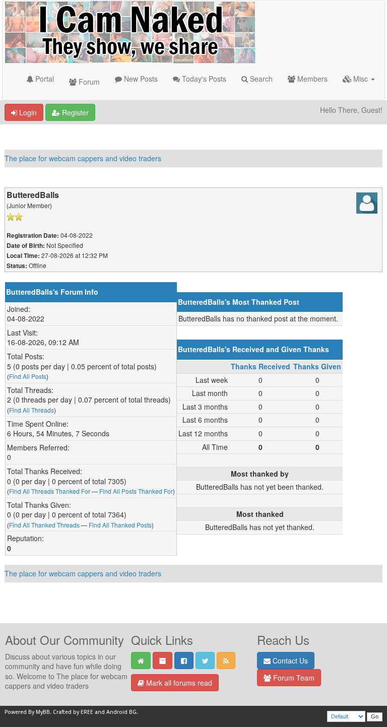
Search (260, 79)
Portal (43, 79)
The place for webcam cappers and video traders (83, 158)
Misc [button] (360, 79)
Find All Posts (27, 376)
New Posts (140, 79)
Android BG (121, 712)
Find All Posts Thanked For (136, 491)
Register (74, 112)
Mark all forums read (178, 683)
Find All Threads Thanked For (49, 491)
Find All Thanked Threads (44, 524)
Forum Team (292, 678)
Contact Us (289, 660)
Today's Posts (203, 79)
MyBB (43, 712)
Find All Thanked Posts (120, 524)
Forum (88, 82)
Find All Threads (31, 410)
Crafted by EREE (73, 712)
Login (27, 112)
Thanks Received (260, 366)
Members (311, 79)
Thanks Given (317, 366)
